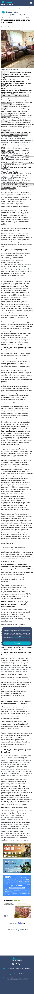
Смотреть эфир (12, 12)
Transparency (18, 148)
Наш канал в (13, 923)
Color (3, 148)
